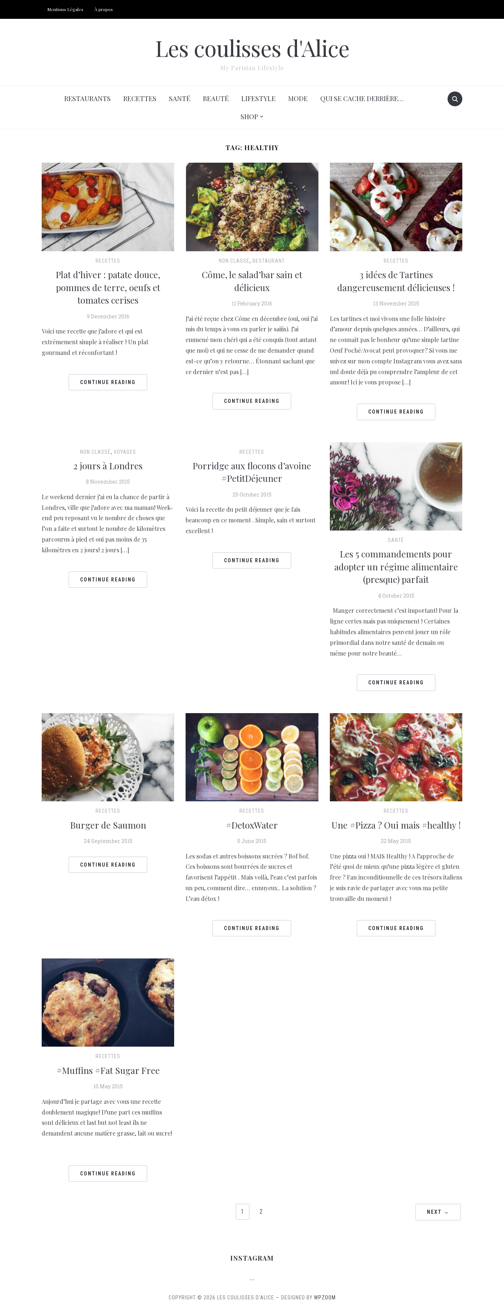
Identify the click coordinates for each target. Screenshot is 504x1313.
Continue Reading (108, 382)
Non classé (234, 261)
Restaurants (87, 98)
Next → (438, 1212)
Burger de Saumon (108, 825)
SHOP (249, 116)
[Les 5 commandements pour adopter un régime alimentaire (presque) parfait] (396, 485)
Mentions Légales (65, 9)
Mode (298, 98)
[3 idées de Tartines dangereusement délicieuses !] (396, 206)
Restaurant (268, 261)
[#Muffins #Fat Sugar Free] (108, 1002)
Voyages (125, 452)
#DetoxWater (252, 825)
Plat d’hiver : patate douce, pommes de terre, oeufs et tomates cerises (108, 287)
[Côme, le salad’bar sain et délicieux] (252, 206)
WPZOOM (325, 1297)
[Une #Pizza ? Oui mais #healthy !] (396, 756)
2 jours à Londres (107, 465)
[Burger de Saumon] (108, 756)
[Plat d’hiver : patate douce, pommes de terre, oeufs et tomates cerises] (108, 206)
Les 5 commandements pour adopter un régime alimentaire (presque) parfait (396, 566)
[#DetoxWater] (252, 756)
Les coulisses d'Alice (252, 47)
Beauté (216, 98)
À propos (103, 9)
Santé (179, 98)
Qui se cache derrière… (361, 98)
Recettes (139, 98)
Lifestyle (258, 98)
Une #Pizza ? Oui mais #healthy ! (396, 825)
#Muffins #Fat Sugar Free (108, 1070)
